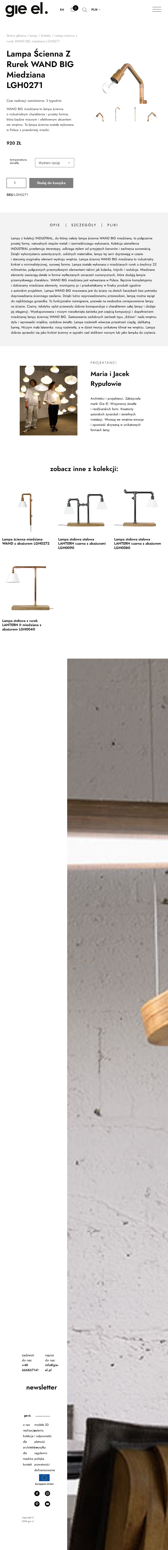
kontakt (27, 1464)
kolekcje (28, 1436)
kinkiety (46, 35)
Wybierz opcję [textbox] (49, 163)
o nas (26, 1424)
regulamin (40, 1453)
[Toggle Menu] (156, 9)
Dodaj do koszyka (51, 182)
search (84, 12)
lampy (33, 35)
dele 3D (43, 1424)
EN (62, 9)
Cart (73, 11)
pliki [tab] (112, 225)
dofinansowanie (45, 1470)
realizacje (29, 1430)
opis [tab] (55, 225)
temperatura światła (18, 161)
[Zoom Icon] (103, 68)
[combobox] (54, 162)
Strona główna (16, 35)
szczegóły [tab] (84, 225)
